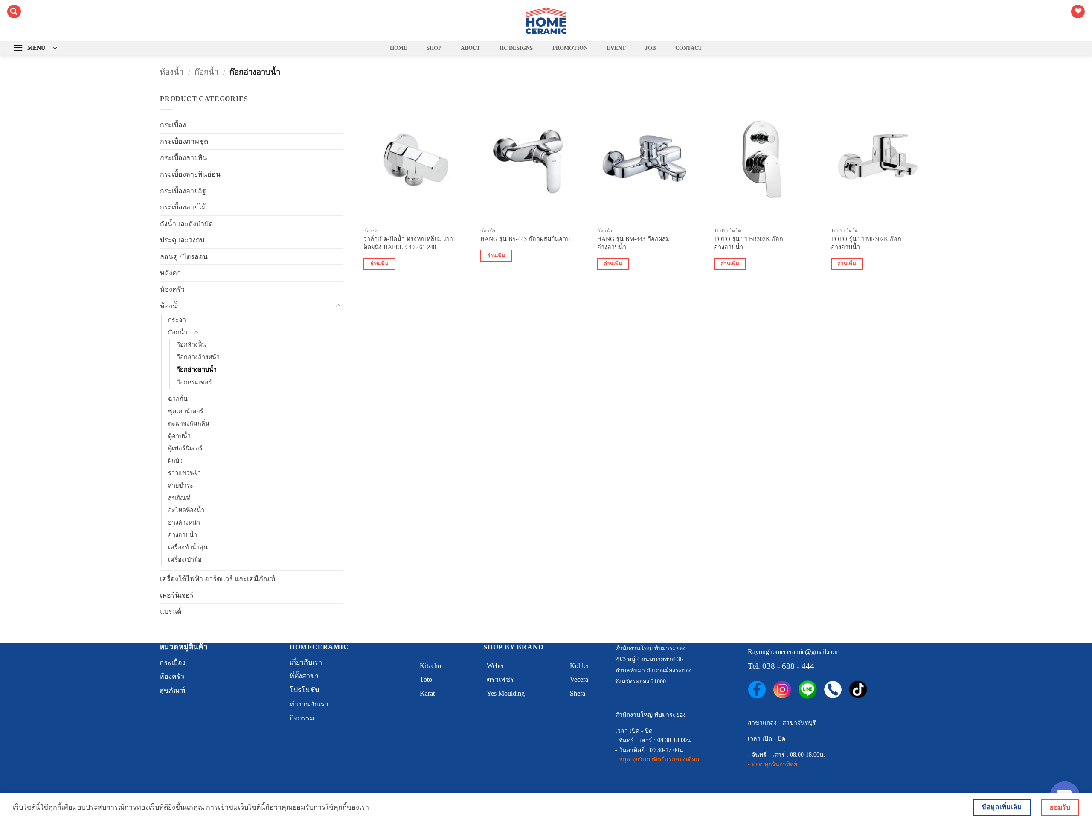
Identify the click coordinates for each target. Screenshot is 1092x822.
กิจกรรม (302, 718)
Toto (426, 679)
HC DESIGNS (516, 48)
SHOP (434, 48)
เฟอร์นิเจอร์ (177, 595)
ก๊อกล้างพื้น (191, 344)
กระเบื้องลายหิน (183, 157)
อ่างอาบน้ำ (182, 535)
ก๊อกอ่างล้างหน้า (198, 357)
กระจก (177, 320)
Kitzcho (430, 665)
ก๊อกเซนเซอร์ (194, 382)
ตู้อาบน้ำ (179, 436)
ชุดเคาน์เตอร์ (185, 411)
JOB (650, 48)
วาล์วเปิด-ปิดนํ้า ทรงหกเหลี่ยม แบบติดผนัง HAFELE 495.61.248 (409, 242)
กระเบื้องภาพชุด (184, 141)
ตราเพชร (500, 679)
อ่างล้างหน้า (184, 522)
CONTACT (688, 48)
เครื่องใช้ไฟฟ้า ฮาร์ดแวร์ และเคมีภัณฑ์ (217, 578)
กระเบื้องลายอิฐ (183, 191)
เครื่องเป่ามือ (185, 559)
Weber (495, 665)
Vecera (579, 679)
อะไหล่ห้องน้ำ (186, 510)
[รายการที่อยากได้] (1078, 12)
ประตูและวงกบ (182, 240)
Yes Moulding (506, 693)
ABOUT (470, 48)
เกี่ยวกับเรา (306, 662)
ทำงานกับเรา (309, 704)
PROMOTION (569, 48)
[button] (14, 12)
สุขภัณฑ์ (179, 497)
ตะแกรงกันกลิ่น (188, 423)
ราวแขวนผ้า (184, 473)
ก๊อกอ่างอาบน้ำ (196, 369)
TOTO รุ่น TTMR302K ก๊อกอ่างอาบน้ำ (866, 242)
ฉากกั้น (178, 398)
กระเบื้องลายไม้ (183, 207)
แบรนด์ (170, 611)
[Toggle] (338, 306)
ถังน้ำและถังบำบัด (186, 223)
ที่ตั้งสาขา (304, 676)
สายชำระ (180, 485)
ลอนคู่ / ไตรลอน (184, 256)
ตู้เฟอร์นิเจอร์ (185, 448)
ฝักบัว (175, 460)
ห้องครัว (172, 289)
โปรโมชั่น (304, 690)
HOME (398, 48)
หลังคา (170, 272)
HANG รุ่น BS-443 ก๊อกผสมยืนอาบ (525, 238)
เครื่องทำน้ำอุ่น (188, 547)
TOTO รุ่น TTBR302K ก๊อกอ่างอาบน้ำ (748, 242)
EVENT (616, 48)
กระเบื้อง (173, 124)
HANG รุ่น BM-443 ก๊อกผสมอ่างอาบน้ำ (633, 242)
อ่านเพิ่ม (379, 263)
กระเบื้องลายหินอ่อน (190, 174)
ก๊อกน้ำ (206, 72)
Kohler (579, 665)
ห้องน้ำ (171, 72)
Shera (577, 693)
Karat (427, 693)
